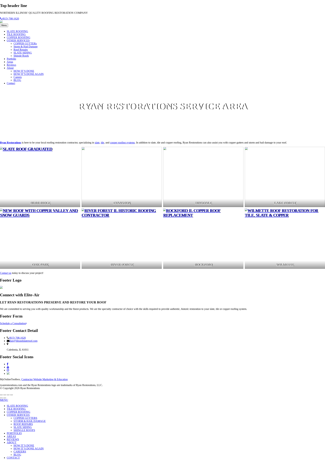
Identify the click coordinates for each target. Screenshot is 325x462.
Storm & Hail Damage (26, 46)
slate (97, 142)
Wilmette (285, 264)
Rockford (203, 264)
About (10, 67)
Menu (4, 25)
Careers (18, 77)
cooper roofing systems (122, 142)
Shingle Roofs (21, 55)
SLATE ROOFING (17, 31)
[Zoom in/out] (11, 394)
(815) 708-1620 (10, 18)
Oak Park (40, 264)
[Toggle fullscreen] (8, 394)
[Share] (4, 394)
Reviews (11, 64)
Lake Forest (285, 203)
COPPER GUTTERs (25, 43)
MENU (4, 400)
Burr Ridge (40, 203)
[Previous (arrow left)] (1, 397)
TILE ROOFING (16, 34)
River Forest (121, 264)
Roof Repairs (21, 49)
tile (102, 142)
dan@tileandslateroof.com (23, 340)
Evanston (121, 203)
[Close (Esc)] (1, 394)
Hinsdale (203, 203)
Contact (11, 83)
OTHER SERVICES (18, 40)
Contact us (5, 273)
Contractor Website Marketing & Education (44, 379)
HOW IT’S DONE (24, 71)
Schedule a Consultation (13, 323)
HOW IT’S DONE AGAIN (29, 74)
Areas (10, 61)
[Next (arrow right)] (4, 397)
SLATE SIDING (23, 52)
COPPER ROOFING (18, 37)
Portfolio (11, 58)
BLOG (17, 80)
